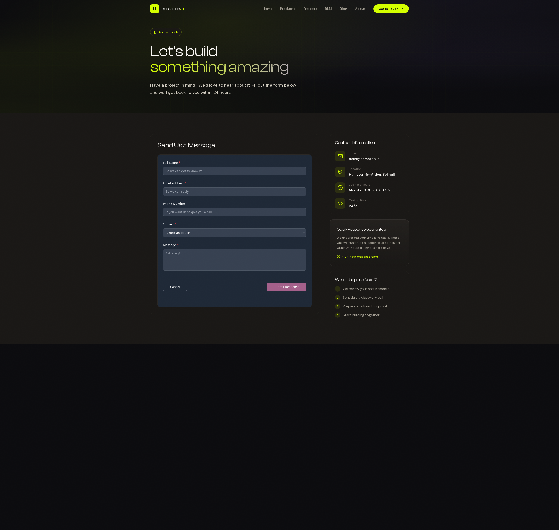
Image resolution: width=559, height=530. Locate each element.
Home (267, 8)
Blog (343, 8)
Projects (310, 8)
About (360, 8)
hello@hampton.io (364, 158)
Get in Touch (388, 9)
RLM (328, 8)
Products (287, 8)
